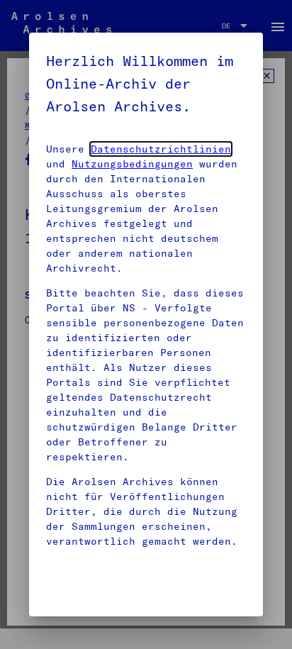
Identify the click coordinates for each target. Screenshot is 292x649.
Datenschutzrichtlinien (161, 149)
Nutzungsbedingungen (132, 163)
